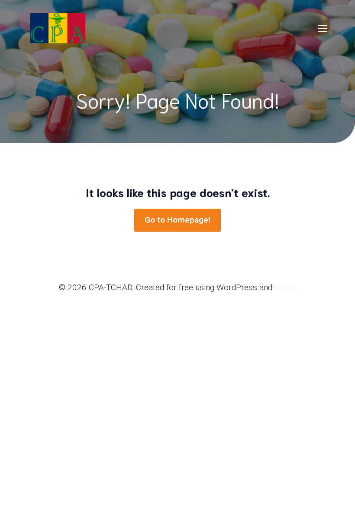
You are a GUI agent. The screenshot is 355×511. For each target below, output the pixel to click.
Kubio (285, 287)
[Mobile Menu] (322, 28)
